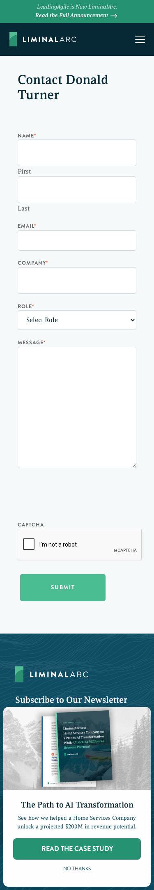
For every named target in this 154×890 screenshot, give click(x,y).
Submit (63, 587)
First (24, 171)
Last (24, 208)
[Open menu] (140, 39)
